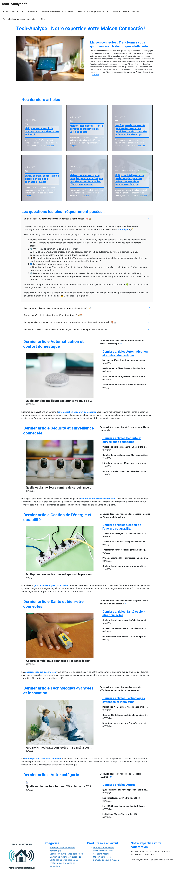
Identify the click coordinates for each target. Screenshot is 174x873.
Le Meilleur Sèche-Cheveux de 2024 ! (120, 814)
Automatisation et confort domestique (20, 11)
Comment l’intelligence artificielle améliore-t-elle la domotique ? (133, 715)
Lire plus (95, 75)
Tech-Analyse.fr (14, 4)
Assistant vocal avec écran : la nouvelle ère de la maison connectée (135, 384)
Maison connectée (102, 857)
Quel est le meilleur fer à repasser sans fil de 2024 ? (127, 790)
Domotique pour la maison (106, 860)
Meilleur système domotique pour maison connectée (127, 360)
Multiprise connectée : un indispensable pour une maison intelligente (73, 574)
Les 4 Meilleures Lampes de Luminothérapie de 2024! (128, 806)
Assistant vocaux (101, 853)
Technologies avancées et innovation (19, 19)
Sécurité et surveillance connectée (57, 11)
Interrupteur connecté (103, 847)
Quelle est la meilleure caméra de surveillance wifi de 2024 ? (67, 487)
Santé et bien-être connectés (126, 11)
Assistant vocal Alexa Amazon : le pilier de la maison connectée (133, 368)
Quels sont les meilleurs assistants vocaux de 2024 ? (62, 401)
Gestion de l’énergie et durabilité (93, 11)
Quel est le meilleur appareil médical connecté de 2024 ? (129, 620)
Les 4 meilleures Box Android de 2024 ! (121, 798)
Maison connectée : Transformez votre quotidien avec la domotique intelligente (119, 44)
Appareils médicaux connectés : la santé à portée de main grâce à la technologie (81, 661)
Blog (43, 19)
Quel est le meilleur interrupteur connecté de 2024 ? (127, 566)
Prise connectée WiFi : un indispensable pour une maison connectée (135, 558)
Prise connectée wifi (103, 850)
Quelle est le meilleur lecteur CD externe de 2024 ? (60, 786)
